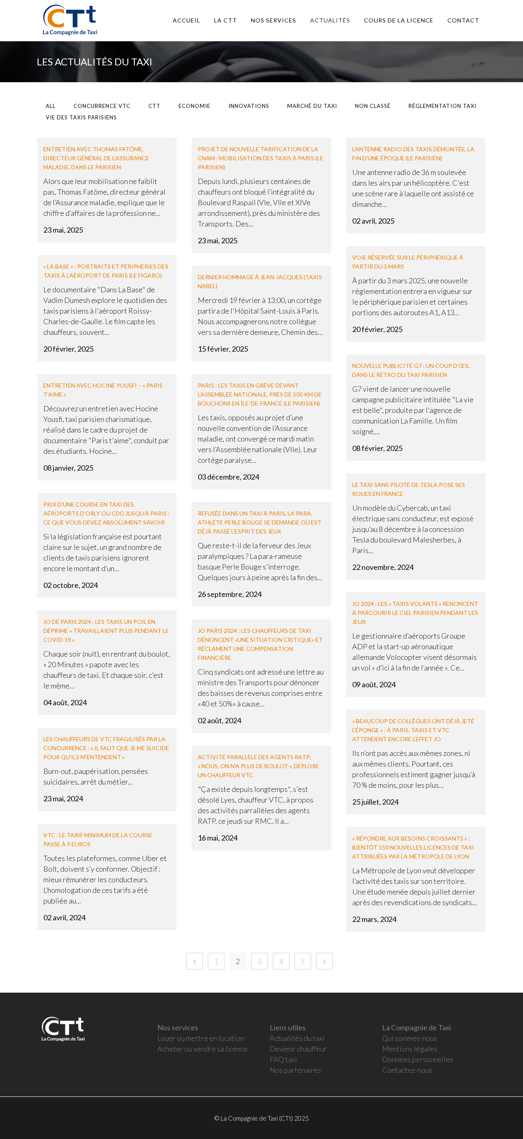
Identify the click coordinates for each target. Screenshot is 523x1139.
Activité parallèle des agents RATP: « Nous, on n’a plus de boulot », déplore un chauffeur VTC (258, 765)
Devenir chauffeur (298, 1048)
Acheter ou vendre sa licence (202, 1048)
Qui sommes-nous (409, 1038)
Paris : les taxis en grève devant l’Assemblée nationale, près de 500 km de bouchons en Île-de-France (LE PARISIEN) (260, 394)
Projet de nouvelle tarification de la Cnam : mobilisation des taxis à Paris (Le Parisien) (260, 158)
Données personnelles (417, 1059)
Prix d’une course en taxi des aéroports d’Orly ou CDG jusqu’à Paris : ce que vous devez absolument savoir (106, 513)
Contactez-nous (407, 1069)
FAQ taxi (283, 1059)
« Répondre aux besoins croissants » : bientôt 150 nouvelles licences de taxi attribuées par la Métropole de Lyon (413, 847)
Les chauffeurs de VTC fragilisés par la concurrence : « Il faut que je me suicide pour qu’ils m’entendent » (106, 747)
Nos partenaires (295, 1069)
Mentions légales (409, 1048)
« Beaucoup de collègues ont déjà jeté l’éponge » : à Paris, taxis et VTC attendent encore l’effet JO (413, 729)
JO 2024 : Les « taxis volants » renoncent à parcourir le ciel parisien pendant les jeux (415, 612)
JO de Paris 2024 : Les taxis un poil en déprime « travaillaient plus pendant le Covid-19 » (106, 630)
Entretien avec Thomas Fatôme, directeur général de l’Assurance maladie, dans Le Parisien (96, 158)
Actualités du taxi (297, 1038)
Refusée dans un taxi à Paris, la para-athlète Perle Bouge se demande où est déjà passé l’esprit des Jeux (260, 522)
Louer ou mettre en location (200, 1038)
